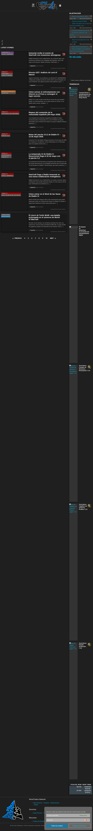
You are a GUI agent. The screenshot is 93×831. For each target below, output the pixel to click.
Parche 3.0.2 (6, 135)
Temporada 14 (6, 155)
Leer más (83, 812)
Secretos (5, 93)
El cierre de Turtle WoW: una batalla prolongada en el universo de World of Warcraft (44, 217)
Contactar (46, 803)
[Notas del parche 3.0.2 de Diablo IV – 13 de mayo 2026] (14, 142)
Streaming (5, 73)
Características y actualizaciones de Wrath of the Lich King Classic (85, 95)
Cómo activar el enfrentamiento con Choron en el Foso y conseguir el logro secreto (44, 94)
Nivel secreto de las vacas (11, 195)
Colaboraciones (54, 803)
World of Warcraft (8, 91)
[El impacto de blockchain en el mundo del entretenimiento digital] (73, 294)
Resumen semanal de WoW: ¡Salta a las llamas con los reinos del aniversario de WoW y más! (80, 23)
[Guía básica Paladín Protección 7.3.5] (73, 710)
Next (52, 238)
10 (46, 238)
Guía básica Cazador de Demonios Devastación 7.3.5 (84, 368)
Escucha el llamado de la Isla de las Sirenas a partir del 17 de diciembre (79, 33)
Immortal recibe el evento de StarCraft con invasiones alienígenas (45, 54)
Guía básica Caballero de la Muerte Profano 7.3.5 (83, 507)
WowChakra (6, 214)
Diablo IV (5, 72)
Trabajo (36, 804)
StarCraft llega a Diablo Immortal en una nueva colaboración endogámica (44, 176)
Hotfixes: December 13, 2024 (79, 16)
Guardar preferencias (79, 826)
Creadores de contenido (10, 113)
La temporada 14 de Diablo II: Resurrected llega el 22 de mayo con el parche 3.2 (44, 156)
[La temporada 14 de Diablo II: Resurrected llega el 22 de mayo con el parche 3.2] (14, 161)
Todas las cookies (57, 826)
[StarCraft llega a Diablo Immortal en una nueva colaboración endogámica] (14, 182)
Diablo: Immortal (7, 54)
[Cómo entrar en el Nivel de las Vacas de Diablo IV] (14, 201)
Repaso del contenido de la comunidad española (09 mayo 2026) (44, 113)
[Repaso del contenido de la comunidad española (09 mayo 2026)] (14, 120)
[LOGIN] (60, 5)
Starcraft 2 (6, 52)
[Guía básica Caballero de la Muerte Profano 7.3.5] (73, 572)
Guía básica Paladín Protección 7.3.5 (82, 645)
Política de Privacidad (39, 821)
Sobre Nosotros (37, 803)
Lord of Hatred (7, 75)
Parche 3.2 (5, 157)
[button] (34, 41)
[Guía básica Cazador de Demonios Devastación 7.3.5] (73, 433)
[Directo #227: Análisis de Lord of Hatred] (14, 80)
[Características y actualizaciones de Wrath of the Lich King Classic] (73, 155)
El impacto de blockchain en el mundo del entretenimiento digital (84, 231)
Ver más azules (75, 56)
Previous (18, 238)
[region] (34, 29)
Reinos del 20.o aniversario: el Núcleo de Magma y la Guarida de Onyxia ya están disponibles (79, 49)
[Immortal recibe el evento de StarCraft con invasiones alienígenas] (14, 60)
